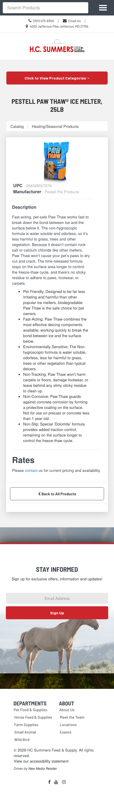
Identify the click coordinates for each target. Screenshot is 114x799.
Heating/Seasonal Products (55, 126)
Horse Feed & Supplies (33, 717)
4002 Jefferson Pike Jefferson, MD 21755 (59, 26)
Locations (68, 724)
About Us (67, 709)
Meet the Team (72, 717)
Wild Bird (22, 739)
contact (31, 470)
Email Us (74, 21)
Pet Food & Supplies (30, 709)
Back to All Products (58, 493)
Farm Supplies (26, 724)
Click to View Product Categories (56, 78)
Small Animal (25, 732)
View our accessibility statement (41, 761)
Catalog (17, 126)
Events (65, 732)
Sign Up (57, 612)
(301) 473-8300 (43, 21)
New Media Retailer (42, 768)
